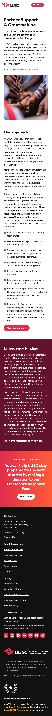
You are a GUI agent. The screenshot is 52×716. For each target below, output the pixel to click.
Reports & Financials (13, 550)
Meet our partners (17, 328)
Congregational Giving (15, 600)
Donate (37, 5)
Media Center (10, 561)
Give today (26, 496)
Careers (8, 571)
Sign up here (10, 618)
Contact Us (9, 537)
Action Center (11, 566)
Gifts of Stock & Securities (16, 595)
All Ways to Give (11, 584)
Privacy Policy (38, 675)
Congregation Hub (13, 555)
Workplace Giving (12, 589)
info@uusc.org (17, 532)
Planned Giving (11, 605)
